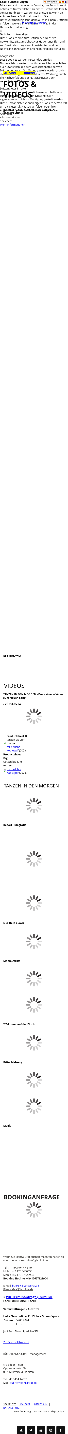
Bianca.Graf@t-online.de (18, 1289)
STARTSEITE (9, 1404)
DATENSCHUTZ (11, 1407)
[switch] (1, 31)
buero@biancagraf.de (25, 1286)
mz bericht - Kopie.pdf (14, 748)
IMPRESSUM (41, 1404)
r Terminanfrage (23, 1297)
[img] (34, 10)
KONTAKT (24, 1404)
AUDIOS (9, 73)
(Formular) (45, 1297)
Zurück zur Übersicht (16, 1342)
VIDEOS (29, 73)
